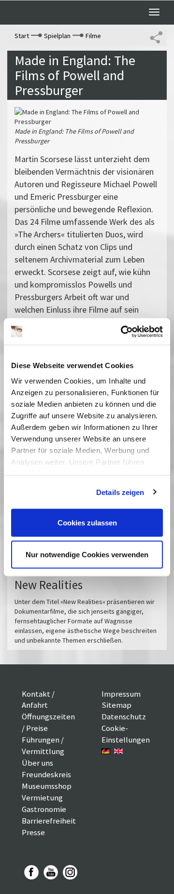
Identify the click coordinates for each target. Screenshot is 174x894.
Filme (93, 35)
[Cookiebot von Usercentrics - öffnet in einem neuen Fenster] (123, 331)
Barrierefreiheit (49, 820)
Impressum (121, 693)
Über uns (37, 762)
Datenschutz (124, 716)
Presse (33, 832)
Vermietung (42, 797)
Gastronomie (44, 809)
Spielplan (57, 35)
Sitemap (116, 705)
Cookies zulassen (87, 523)
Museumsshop (47, 786)
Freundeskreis (46, 774)
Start (21, 35)
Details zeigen (120, 492)
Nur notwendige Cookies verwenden (87, 554)
